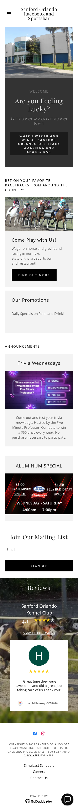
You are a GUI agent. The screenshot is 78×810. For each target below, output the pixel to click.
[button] (10, 13)
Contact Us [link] (39, 778)
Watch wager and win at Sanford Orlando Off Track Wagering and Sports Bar (39, 144)
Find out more (34, 275)
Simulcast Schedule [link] (39, 765)
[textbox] (39, 549)
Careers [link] (39, 771)
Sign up (39, 566)
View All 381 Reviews (39, 633)
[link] (39, 13)
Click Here (32, 755)
